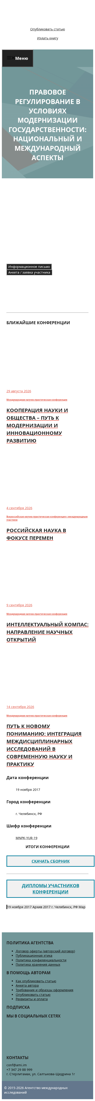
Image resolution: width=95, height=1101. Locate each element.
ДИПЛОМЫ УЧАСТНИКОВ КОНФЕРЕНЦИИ (50, 888)
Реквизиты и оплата (32, 999)
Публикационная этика (34, 955)
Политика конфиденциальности (41, 960)
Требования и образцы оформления (44, 990)
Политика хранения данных (38, 964)
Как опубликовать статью (36, 981)
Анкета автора (27, 985)
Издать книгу (47, 38)
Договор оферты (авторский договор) (45, 951)
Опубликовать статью (47, 29)
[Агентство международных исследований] (33, 21)
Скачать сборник (51, 861)
